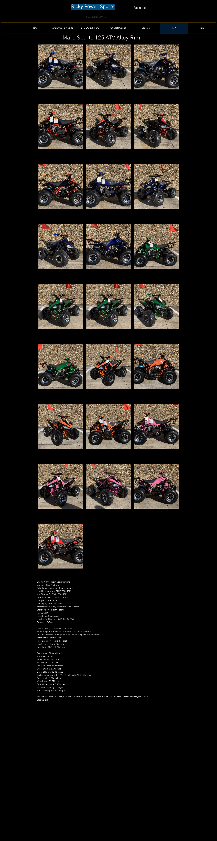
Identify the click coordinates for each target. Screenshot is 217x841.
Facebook (140, 8)
